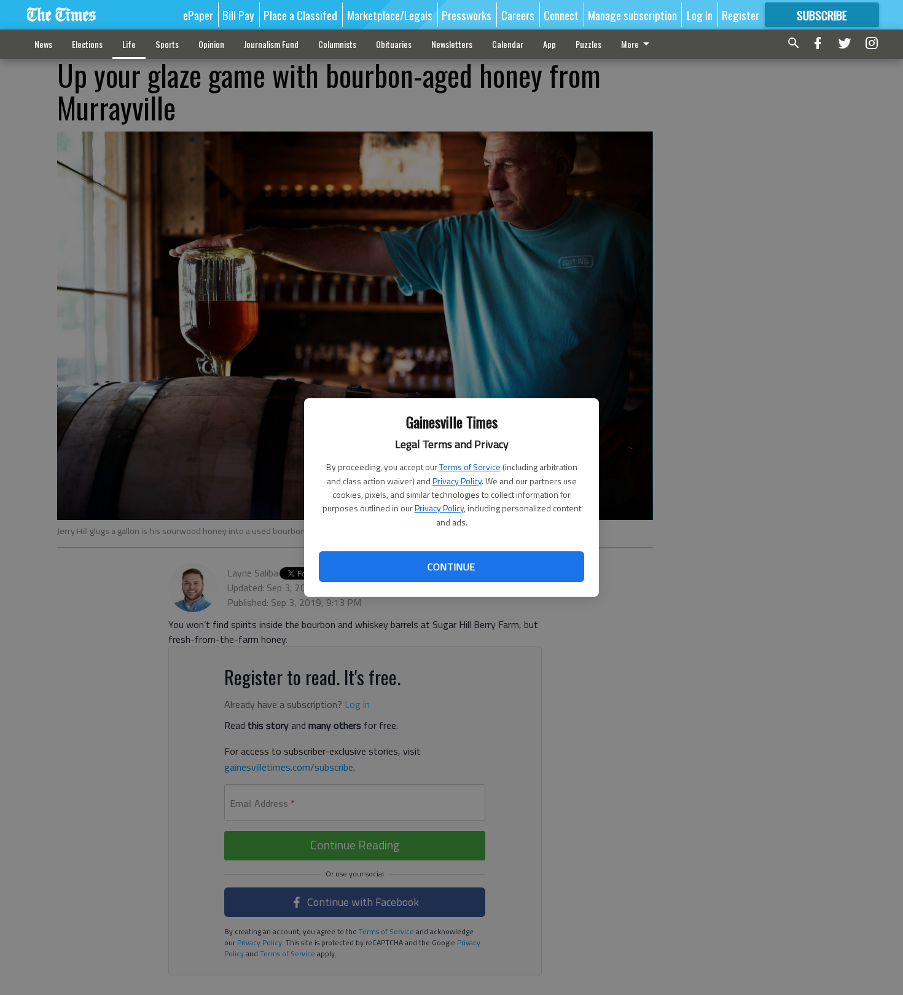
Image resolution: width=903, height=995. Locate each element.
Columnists (337, 43)
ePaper (198, 15)
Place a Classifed (300, 15)
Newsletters (451, 43)
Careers (517, 15)
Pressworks (466, 15)
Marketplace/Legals (389, 15)
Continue (451, 566)
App (549, 43)
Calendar (507, 43)
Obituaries (394, 43)
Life (129, 43)
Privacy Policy (457, 480)
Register (740, 15)
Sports (167, 43)
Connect (561, 15)
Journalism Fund (271, 43)
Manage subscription (632, 15)
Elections (87, 43)
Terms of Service (470, 466)
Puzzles (588, 43)
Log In (700, 15)
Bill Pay (238, 15)
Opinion (211, 43)
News (43, 43)
